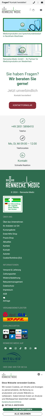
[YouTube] (10, 348)
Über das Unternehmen (13, 222)
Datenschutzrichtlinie (11, 402)
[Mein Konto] (30, 10)
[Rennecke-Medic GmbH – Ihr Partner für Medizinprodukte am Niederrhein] (22, 45)
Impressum (8, 290)
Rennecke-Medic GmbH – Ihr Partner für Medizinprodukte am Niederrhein (20, 60)
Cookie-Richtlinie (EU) (12, 258)
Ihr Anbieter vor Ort (11, 226)
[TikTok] (20, 348)
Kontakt (22, 160)
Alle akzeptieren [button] (22, 409)
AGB (5, 294)
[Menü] (41, 10)
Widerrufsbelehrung (11, 278)
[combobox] (39, 374)
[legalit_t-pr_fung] (12, 204)
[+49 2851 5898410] (22, 120)
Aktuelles (7, 242)
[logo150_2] (22, 357)
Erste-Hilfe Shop (10, 234)
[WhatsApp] (30, 348)
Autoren (6, 254)
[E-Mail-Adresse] (35, 348)
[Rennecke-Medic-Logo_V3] (11, 10)
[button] (22, 405)
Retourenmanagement (13, 282)
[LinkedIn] (25, 348)
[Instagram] (15, 348)
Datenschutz (8, 286)
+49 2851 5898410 (22, 126)
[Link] (34, 2)
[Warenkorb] (33, 9)
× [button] (41, 374)
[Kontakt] (22, 155)
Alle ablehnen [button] (22, 414)
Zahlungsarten (9, 274)
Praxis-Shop (8, 238)
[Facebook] (5, 348)
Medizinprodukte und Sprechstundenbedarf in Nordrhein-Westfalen (22, 34)
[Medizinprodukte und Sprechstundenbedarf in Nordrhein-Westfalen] (22, 19)
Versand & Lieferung (12, 270)
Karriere (6, 246)
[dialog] (22, 394)
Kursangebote (9, 230)
